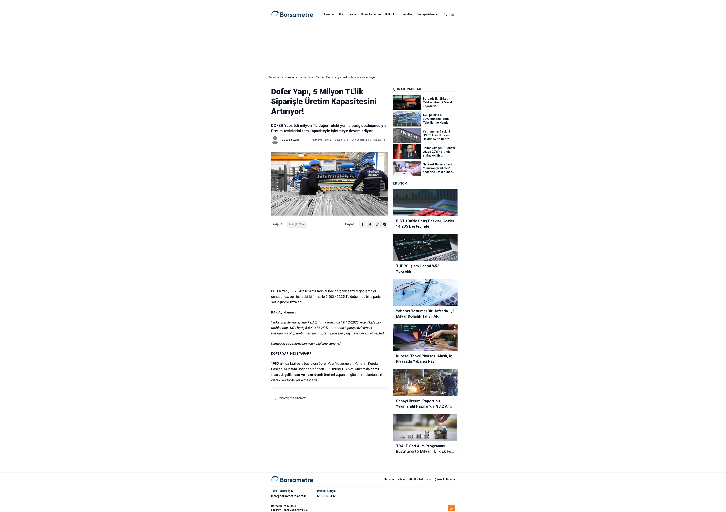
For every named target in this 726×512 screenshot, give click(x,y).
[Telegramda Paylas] (377, 224)
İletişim (389, 479)
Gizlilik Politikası (420, 479)
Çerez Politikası (445, 479)
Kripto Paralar (348, 14)
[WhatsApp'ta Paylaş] (384, 224)
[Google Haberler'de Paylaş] (297, 224)
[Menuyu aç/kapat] (453, 14)
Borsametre (275, 77)
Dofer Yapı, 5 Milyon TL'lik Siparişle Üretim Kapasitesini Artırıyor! (338, 77)
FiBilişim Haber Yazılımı (285, 509)
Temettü (406, 14)
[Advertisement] (363, 46)
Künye (401, 479)
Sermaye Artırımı (426, 14)
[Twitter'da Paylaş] (370, 224)
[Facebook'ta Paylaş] (362, 224)
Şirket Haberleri (371, 14)
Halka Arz (391, 14)
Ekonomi (329, 14)
